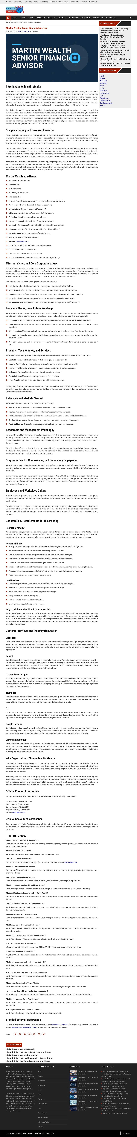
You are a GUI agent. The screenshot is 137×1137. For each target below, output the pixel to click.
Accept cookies (125, 1133)
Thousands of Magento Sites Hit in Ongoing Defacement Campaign (115, 60)
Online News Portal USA (59, 1025)
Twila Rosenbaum (23, 31)
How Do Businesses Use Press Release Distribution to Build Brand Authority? (113, 42)
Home (8, 23)
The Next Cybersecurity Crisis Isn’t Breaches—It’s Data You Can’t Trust (115, 64)
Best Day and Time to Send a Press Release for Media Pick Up (88, 1071)
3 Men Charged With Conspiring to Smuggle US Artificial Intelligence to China (115, 51)
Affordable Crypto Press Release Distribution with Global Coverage (88, 1107)
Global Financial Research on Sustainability (21, 1049)
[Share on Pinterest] (25, 1034)
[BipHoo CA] (15, 9)
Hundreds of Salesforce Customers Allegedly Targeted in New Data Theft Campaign (112, 37)
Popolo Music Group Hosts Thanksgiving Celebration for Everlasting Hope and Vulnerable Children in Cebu (114, 31)
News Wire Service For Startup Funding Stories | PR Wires (113, 55)
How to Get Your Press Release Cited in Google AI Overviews (88, 1095)
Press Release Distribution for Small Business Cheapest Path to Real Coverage (88, 1101)
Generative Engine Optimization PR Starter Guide (88, 1089)
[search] (130, 18)
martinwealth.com (22, 241)
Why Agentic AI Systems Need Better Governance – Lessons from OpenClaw (112, 47)
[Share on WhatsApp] (34, 1034)
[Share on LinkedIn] (29, 1034)
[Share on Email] (39, 1034)
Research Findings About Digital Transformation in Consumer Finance (30, 1058)
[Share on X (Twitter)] (20, 1034)
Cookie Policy (50, 1133)
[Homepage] (8, 18)
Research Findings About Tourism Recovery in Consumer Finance (28, 1061)
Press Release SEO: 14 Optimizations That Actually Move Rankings (88, 1077)
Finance (13, 23)
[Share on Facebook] (15, 1034)
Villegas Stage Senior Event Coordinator (115, 1113)
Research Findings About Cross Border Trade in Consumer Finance (29, 1052)
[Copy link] (43, 1034)
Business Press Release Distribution (24, 1027)
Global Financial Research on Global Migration (22, 1055)
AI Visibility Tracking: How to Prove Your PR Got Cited (88, 1083)
